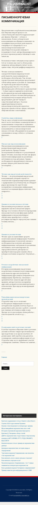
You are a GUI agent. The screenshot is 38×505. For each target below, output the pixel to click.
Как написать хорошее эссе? (11, 460)
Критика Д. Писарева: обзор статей (13, 433)
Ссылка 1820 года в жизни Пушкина (13, 423)
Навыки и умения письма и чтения (15, 204)
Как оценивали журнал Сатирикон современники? (18, 468)
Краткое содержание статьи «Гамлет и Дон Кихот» (18, 421)
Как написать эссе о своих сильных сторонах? (17, 458)
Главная (4, 357)
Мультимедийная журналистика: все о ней (16, 428)
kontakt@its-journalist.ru (21, 495)
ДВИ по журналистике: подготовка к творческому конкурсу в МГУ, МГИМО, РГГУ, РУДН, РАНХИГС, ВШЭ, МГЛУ (18, 438)
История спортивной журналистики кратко (16, 431)
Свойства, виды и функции (12, 118)
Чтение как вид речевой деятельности (16, 174)
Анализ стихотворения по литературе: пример (17, 426)
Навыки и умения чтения (11, 234)
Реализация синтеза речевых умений (16, 327)
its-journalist (19, 4)
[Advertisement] (19, 392)
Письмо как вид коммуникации (13, 144)
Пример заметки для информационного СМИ (17, 470)
